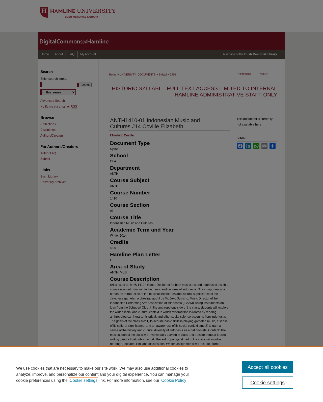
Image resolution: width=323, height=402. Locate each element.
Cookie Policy (173, 380)
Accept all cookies (268, 367)
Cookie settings (83, 380)
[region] (161, 374)
